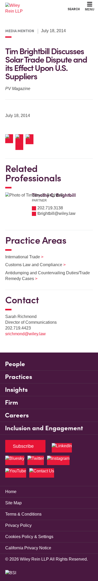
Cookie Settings (30, 5)
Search (74, 9)
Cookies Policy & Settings (29, 536)
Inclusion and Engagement (44, 428)
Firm (11, 402)
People (15, 364)
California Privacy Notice (28, 548)
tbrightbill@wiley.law (56, 213)
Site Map (13, 503)
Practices (18, 377)
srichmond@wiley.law (25, 334)
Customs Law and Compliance (32, 264)
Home (10, 491)
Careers (17, 415)
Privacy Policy (18, 525)
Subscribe (23, 446)
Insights (16, 390)
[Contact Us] (41, 473)
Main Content (32, 5)
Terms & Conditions (23, 514)
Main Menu (35, 5)
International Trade (21, 257)
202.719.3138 (50, 208)
